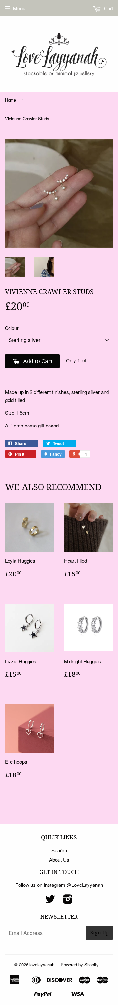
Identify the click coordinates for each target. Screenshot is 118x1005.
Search (59, 850)
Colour (12, 328)
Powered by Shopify (80, 964)
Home (10, 100)
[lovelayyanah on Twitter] (50, 900)
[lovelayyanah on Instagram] (68, 900)
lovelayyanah (42, 964)
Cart (108, 8)
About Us (59, 859)
